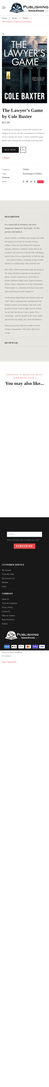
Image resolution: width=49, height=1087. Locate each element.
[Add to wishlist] (23, 150)
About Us (5, 599)
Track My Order (8, 574)
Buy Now (10, 150)
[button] (3, 34)
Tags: (4, 174)
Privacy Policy (7, 607)
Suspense (6, 177)
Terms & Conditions (9, 603)
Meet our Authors (8, 616)
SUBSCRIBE (24, 546)
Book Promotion (8, 620)
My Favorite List (8, 578)
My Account (6, 570)
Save (41, 182)
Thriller (26, 169)
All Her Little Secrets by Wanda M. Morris (25, 656)
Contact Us (6, 611)
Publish (4, 624)
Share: (4, 181)
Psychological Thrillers (32, 174)
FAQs (4, 587)
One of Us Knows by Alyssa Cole (24, 478)
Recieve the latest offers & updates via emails (23, 540)
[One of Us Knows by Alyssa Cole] (24, 430)
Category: (6, 169)
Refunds (5, 582)
